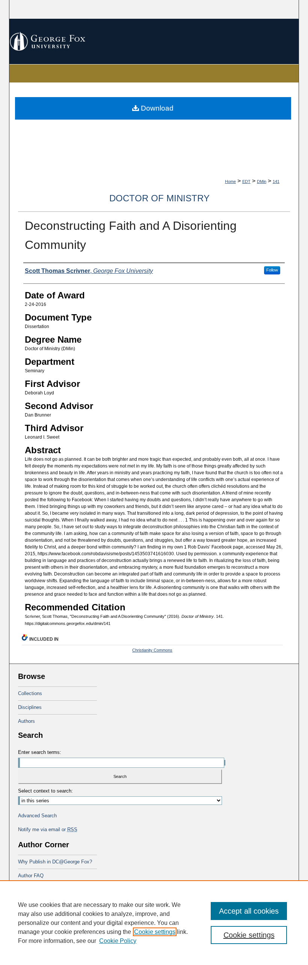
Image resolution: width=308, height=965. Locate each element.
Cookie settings (154, 932)
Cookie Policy (117, 941)
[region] (154, 922)
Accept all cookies (249, 911)
